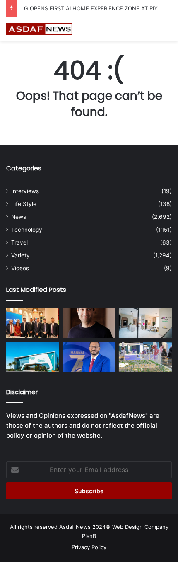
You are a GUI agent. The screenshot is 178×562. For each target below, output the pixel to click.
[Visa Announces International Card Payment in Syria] (32, 323)
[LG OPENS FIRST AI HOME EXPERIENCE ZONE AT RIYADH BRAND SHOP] (145, 323)
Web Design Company (140, 526)
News (18, 216)
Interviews (25, 191)
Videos (20, 268)
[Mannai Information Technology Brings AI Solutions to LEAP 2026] (89, 356)
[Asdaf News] (39, 29)
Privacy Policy (89, 547)
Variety (20, 255)
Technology (26, 229)
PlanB (89, 536)
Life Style (23, 204)
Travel (19, 242)
